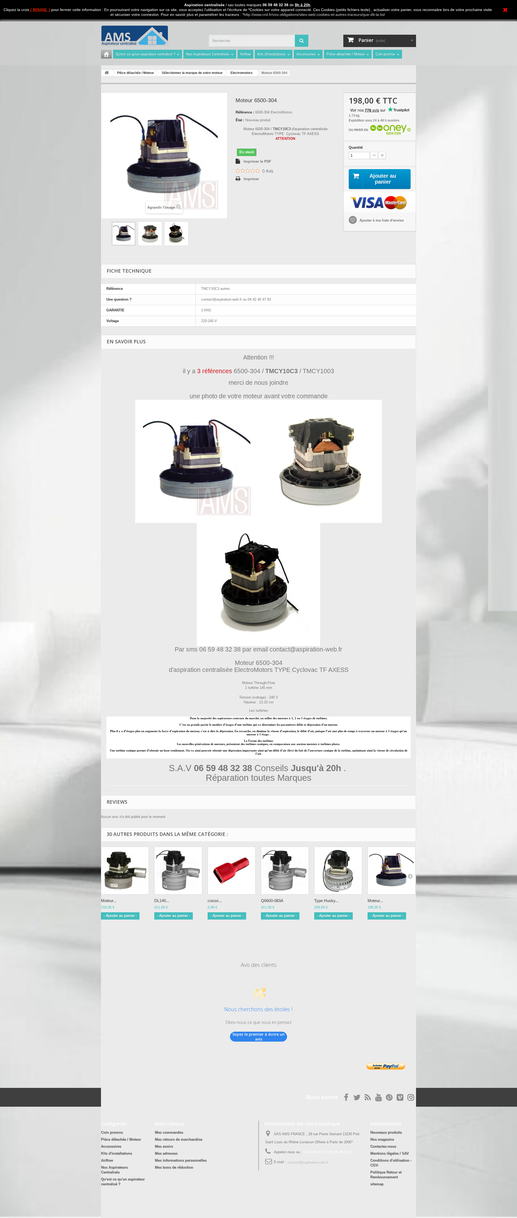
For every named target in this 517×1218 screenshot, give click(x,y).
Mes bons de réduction (174, 1167)
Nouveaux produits (386, 1132)
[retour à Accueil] (107, 73)
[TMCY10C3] (123, 233)
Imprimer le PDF (257, 161)
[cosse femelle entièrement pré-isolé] (232, 871)
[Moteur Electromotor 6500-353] (391, 871)
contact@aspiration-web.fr (307, 1162)
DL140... (161, 900)
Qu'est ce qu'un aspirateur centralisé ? (145, 54)
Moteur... (108, 900)
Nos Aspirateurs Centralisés (207, 54)
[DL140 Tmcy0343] (178, 871)
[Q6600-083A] (285, 871)
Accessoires (306, 54)
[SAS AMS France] (151, 35)
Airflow (245, 54)
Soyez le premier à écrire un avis (258, 1037)
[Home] (106, 54)
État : (240, 120)
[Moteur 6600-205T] (125, 871)
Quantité (356, 147)
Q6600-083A (272, 900)
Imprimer (251, 179)
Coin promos (385, 54)
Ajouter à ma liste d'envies (381, 220)
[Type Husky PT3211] (338, 871)
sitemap (376, 1184)
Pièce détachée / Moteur (346, 54)
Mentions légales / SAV (389, 1153)
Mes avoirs (164, 1146)
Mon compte (170, 1123)
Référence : (245, 112)
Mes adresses (166, 1153)
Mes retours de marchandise (178, 1139)
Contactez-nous (383, 1146)
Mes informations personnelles (181, 1160)
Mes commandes (169, 1132)
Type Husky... (326, 900)
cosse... (215, 900)
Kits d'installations (271, 54)
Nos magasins (382, 1139)
